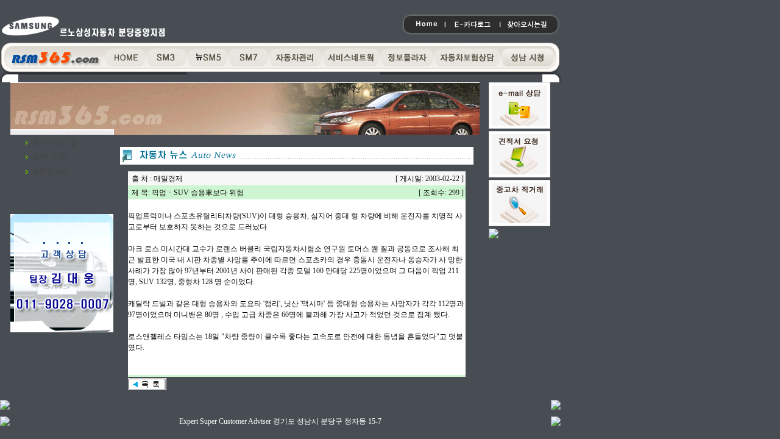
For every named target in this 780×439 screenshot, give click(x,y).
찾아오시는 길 (54, 142)
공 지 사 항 (49, 156)
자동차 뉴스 (51, 171)
